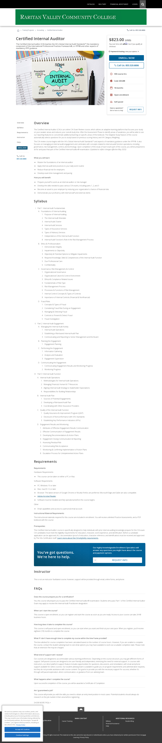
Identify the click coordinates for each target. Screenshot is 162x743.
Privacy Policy (84, 737)
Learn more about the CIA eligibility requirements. (78, 538)
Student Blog (129, 721)
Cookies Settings (22, 735)
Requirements (22, 132)
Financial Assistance (112, 724)
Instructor (21, 137)
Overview (20, 123)
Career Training (67, 721)
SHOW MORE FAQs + (42, 702)
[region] (22, 723)
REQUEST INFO (135, 109)
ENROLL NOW (127, 58)
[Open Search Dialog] (143, 4)
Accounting (40, 30)
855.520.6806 (21, 159)
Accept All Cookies (22, 729)
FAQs (19, 142)
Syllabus (20, 128)
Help (107, 726)
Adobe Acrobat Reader (46, 496)
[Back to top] (81, 718)
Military (108, 721)
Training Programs (28, 30)
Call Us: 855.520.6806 (136, 30)
